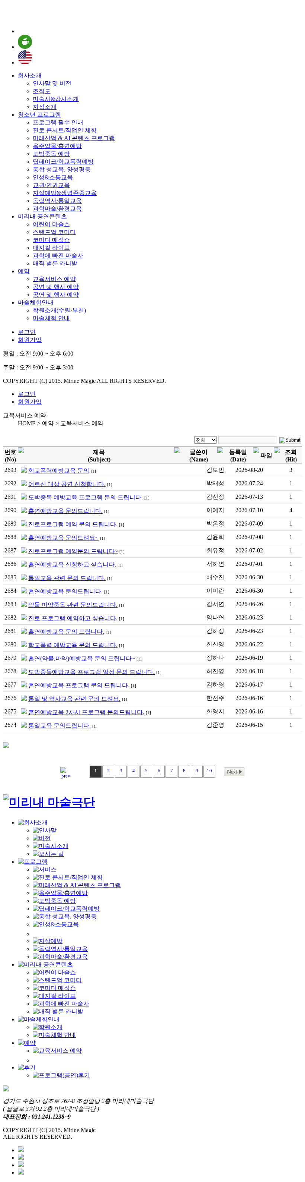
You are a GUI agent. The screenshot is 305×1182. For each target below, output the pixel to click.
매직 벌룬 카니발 (55, 263)
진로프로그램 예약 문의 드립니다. (73, 524)
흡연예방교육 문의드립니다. (65, 511)
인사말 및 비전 (52, 83)
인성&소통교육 (53, 177)
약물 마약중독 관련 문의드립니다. (73, 605)
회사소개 (30, 75)
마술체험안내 (36, 302)
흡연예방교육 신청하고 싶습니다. (72, 564)
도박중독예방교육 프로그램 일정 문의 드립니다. (91, 672)
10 (209, 770)
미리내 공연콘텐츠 (42, 216)
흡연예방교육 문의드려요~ (63, 538)
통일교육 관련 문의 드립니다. (67, 578)
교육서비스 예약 (54, 279)
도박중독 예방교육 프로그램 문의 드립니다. (85, 497)
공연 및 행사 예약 (56, 287)
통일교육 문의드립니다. (59, 725)
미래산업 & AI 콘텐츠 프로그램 (74, 138)
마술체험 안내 (51, 318)
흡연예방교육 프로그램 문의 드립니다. (78, 685)
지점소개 (45, 107)
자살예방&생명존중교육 (65, 193)
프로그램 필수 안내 (58, 122)
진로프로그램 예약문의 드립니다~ (73, 551)
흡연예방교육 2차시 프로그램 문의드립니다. (86, 712)
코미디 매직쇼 (51, 240)
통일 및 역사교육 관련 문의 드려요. (74, 699)
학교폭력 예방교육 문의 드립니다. (73, 645)
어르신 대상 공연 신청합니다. (67, 484)
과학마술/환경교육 (57, 208)
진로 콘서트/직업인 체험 (65, 130)
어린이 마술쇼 (51, 224)
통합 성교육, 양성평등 (62, 169)
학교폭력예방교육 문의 (58, 470)
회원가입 (30, 340)
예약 (24, 271)
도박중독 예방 (51, 154)
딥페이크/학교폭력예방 (63, 161)
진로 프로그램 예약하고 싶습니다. (73, 618)
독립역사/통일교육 (57, 201)
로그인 (27, 332)
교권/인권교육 (51, 185)
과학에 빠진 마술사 (58, 255)
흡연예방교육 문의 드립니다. (66, 631)
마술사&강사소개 (56, 99)
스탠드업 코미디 (54, 232)
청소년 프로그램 (39, 114)
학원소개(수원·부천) (59, 310)
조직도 (42, 91)
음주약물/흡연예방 (57, 146)
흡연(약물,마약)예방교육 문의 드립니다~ (81, 658)
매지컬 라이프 (51, 248)
